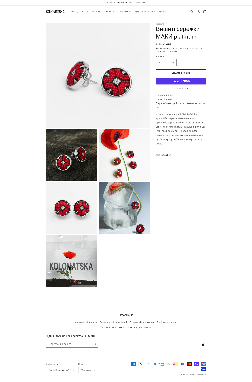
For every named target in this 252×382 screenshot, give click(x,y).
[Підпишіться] (95, 344)
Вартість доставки (175, 48)
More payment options (181, 88)
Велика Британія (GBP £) (60, 370)
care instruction (163, 154)
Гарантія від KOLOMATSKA (139, 327)
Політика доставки (166, 322)
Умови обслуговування (112, 327)
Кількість (160, 56)
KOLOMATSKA (188, 374)
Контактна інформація (85, 322)
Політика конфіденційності (113, 322)
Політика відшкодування (142, 322)
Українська (86, 370)
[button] (92, 12)
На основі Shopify (199, 374)
